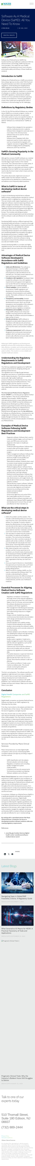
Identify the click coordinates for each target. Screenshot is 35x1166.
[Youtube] (20, 1106)
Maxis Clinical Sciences (8, 776)
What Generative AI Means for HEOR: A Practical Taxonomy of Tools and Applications (17, 930)
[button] (9, 35)
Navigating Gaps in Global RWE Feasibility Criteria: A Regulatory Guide (16, 897)
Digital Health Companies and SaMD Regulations (15, 695)
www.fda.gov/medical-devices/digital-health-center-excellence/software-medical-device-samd (18, 835)
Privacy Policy (5, 1136)
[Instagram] (15, 1106)
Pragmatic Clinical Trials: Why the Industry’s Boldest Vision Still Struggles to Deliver (17, 1078)
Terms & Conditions (7, 1137)
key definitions (28, 411)
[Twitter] (12, 1106)
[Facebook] (7, 1106)
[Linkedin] (3, 1106)
